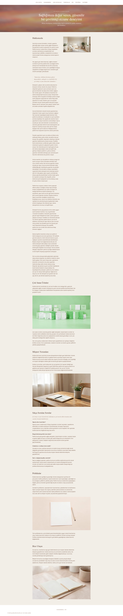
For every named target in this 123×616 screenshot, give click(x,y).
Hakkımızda (47, 2)
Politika (78, 2)
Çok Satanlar (57, 2)
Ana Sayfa (39, 2)
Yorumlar (66, 2)
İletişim (85, 2)
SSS (72, 2)
